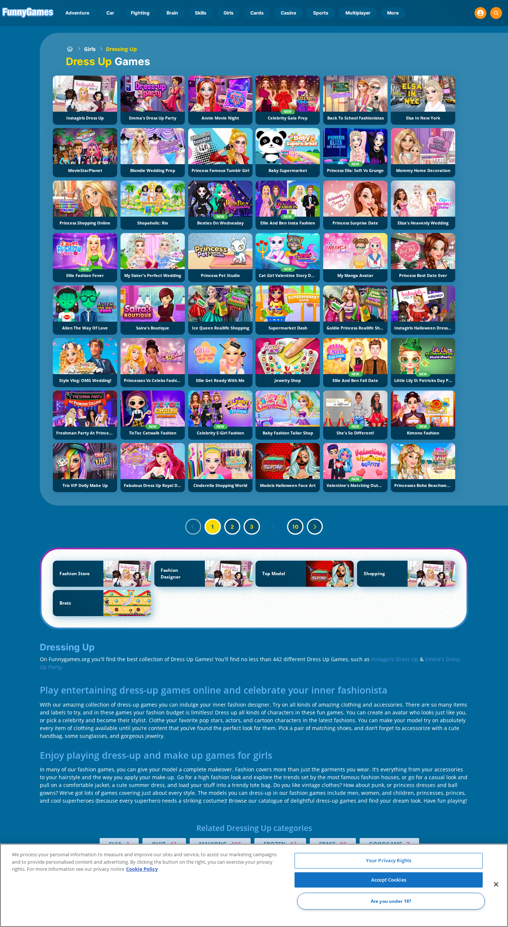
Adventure (77, 13)
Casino (288, 13)
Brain (172, 13)
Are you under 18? (391, 901)
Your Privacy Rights (388, 860)
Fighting (140, 13)
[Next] (315, 527)
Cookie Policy (142, 869)
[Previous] (193, 527)
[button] (480, 13)
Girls (229, 13)
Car (110, 13)
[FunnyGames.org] (70, 49)
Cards (257, 13)
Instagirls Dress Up (394, 659)
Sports (320, 13)
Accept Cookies (388, 879)
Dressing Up (121, 48)
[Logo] (28, 13)
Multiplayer (357, 13)
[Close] (496, 884)
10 (295, 526)
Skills (200, 13)
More (393, 13)
